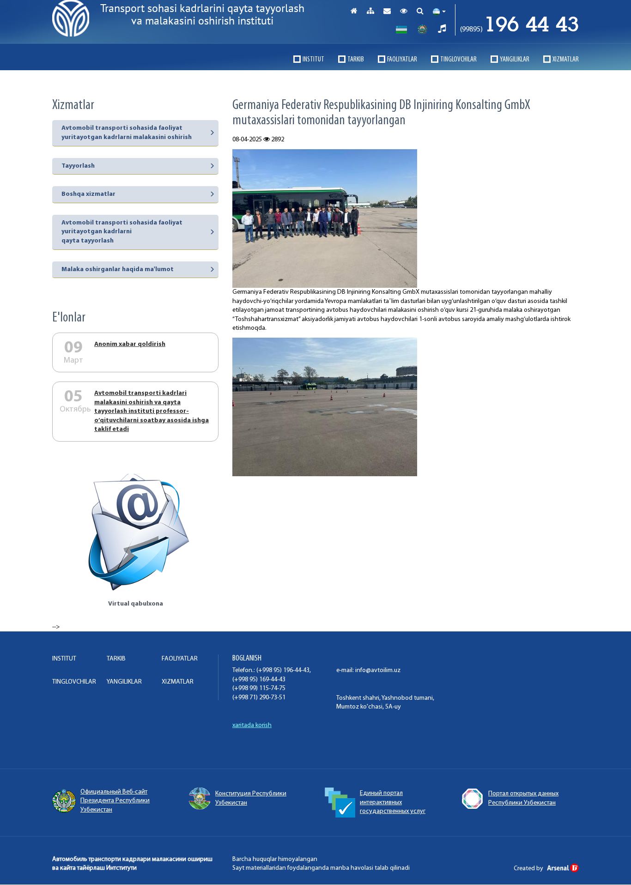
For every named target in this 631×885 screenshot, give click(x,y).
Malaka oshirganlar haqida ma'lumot (117, 269)
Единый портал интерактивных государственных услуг (392, 802)
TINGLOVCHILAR (458, 59)
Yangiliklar (514, 59)
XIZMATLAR (565, 59)
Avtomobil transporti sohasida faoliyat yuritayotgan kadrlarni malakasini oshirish (126, 133)
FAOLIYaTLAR (402, 59)
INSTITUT (313, 59)
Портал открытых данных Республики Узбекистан (523, 798)
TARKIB (355, 59)
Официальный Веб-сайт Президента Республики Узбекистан (115, 800)
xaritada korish (252, 725)
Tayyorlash (78, 166)
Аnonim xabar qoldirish (129, 344)
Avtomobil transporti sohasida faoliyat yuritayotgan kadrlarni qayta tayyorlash (121, 231)
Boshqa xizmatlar (88, 194)
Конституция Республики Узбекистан (250, 798)
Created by (529, 868)
